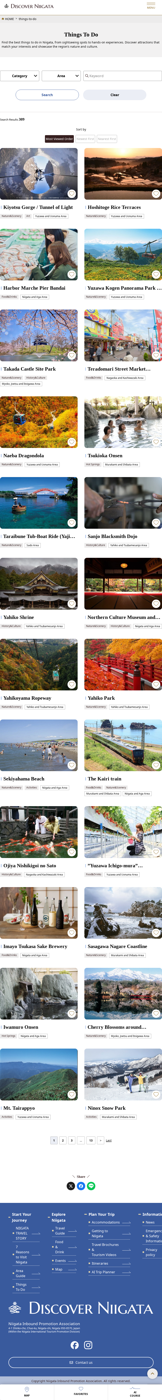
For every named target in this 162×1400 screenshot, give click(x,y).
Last (109, 1140)
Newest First (85, 139)
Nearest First (107, 139)
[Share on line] (91, 1186)
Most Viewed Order (59, 139)
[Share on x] (71, 1186)
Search (47, 95)
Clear (115, 95)
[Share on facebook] (81, 1186)
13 (91, 1140)
